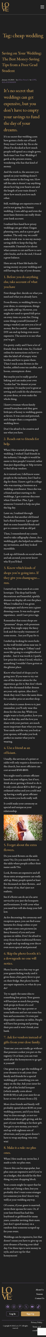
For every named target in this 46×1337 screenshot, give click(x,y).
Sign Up (30, 1313)
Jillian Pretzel (23, 80)
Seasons (39, 1294)
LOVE (34, 80)
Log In (12, 1313)
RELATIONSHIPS (9, 82)
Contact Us (39, 1298)
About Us (40, 1289)
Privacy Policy (36, 1322)
